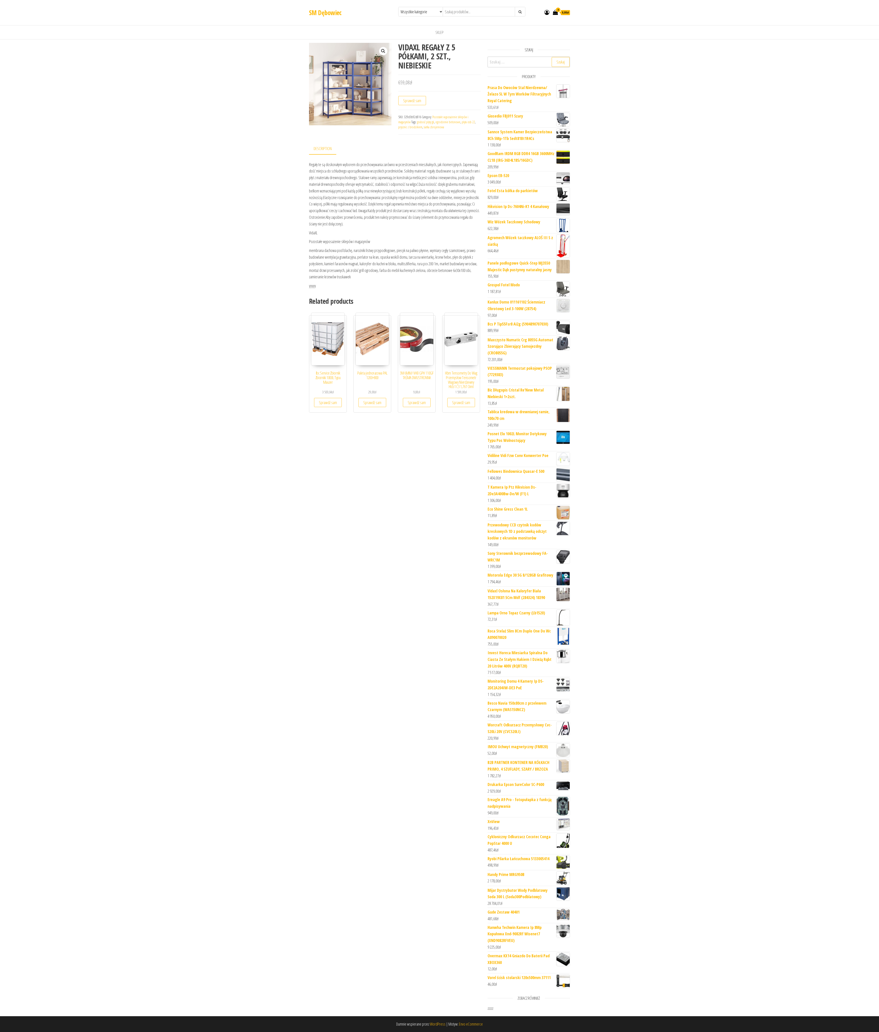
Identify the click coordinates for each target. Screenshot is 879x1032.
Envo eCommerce (471, 1024)
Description (323, 148)
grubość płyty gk (425, 122)
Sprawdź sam (412, 100)
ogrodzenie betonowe (447, 122)
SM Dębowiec (325, 12)
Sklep (439, 32)
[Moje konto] (546, 12)
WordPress (437, 1024)
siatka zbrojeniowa (434, 127)
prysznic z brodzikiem (410, 127)
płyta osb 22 (468, 122)
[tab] (326, 149)
